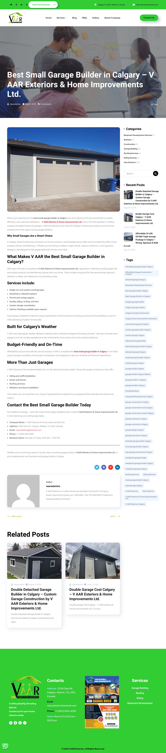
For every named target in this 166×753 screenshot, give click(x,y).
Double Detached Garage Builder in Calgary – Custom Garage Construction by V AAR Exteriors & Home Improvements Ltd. (33, 599)
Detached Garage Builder (135, 341)
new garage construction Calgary (138, 452)
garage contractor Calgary (136, 418)
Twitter (96, 467)
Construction (129, 144)
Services (61, 17)
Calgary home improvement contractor (141, 318)
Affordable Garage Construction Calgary (138, 273)
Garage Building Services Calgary (139, 396)
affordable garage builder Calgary (139, 266)
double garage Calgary (134, 363)
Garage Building (130, 149)
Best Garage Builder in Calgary (137, 296)
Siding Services (130, 158)
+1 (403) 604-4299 (65, 711)
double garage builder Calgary (137, 357)
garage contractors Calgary (136, 424)
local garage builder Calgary (136, 446)
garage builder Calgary (134, 368)
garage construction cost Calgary (139, 407)
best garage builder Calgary (136, 290)
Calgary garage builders (135, 307)
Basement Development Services (138, 135)
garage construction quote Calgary (139, 413)
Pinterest (110, 467)
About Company (112, 17)
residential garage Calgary (136, 469)
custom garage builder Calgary (137, 329)
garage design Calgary (134, 430)
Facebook (103, 467)
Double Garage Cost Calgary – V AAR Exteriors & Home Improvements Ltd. (92, 594)
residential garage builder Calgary (139, 463)
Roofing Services (131, 153)
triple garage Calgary (134, 485)
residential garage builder (135, 457)
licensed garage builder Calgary (138, 441)
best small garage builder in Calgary (90, 351)
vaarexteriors (15, 104)
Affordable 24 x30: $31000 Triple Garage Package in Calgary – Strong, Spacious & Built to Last (141, 240)
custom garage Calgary (134, 335)
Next (113, 516)
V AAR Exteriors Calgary (135, 504)
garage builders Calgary (135, 385)
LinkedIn (117, 467)
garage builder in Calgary (135, 380)
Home (48, 17)
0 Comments (45, 104)
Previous (16, 516)
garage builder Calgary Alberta (137, 374)
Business (127, 140)
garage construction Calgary (137, 402)
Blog (74, 17)
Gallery (95, 17)
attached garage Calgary (135, 279)
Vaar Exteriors (130, 162)
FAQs (84, 17)
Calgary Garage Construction (137, 313)
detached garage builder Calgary (138, 346)
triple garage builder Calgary (137, 480)
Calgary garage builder (134, 302)
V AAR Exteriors (131, 491)
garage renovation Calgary (136, 435)
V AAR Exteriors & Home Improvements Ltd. (62, 222)
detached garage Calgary (135, 352)
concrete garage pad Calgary (137, 324)
